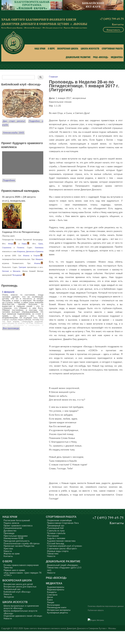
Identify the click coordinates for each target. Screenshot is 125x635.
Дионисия (30, 251)
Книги (50, 600)
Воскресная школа (67, 48)
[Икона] (12, 228)
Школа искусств (90, 48)
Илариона (21, 251)
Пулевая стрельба (56, 533)
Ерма (40, 244)
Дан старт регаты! (14, 121)
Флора (10, 244)
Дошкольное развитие (78, 57)
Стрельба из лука (55, 530)
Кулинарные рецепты (57, 612)
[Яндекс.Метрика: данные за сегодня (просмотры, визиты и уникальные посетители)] (96, 620)
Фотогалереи (53, 605)
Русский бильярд (55, 543)
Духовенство (10, 530)
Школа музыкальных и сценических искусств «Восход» (21, 607)
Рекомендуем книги (56, 607)
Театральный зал (12, 589)
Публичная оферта (96, 610)
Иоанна (26, 256)
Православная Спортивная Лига (63, 523)
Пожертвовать (113, 29)
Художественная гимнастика (61, 541)
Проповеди (9, 533)
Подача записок (11, 523)
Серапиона (6, 248)
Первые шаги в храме (14, 570)
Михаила (16, 271)
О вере (51, 48)
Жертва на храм (12, 553)
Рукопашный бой (55, 528)
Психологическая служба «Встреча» (22, 543)
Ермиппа (39, 251)
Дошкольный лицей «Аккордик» (62, 565)
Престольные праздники (16, 536)
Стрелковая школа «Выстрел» (62, 548)
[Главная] (13, 42)
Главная (53, 76)
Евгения (5, 271)
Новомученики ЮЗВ (13, 538)
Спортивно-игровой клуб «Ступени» (64, 546)
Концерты (51, 592)
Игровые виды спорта (57, 551)
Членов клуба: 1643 (13, 132)
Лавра (24, 244)
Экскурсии (9, 597)
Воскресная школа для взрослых (20, 586)
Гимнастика (52, 553)
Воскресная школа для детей (18, 584)
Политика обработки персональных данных (106, 606)
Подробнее (9, 180)
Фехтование (53, 536)
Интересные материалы (58, 610)
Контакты (118, 24)
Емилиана (39, 248)
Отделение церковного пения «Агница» (23, 616)
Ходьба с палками (56, 538)
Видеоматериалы (55, 589)
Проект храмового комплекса (18, 525)
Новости (8, 551)
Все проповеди (11, 328)
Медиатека (117, 57)
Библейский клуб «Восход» (17, 592)
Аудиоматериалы (55, 587)
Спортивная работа (112, 48)
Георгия (37, 256)
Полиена (20, 248)
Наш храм (40, 48)
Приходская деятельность (17, 541)
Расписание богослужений (17, 520)
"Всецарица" (17, 275)
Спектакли (52, 595)
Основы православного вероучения (21, 565)
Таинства (8, 567)
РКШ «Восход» (100, 57)
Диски (50, 597)
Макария (39, 259)
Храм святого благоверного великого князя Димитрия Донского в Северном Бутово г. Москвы (70, 628)
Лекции (50, 602)
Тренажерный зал (55, 525)
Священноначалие (13, 528)
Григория (22, 267)
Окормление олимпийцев (59, 520)
